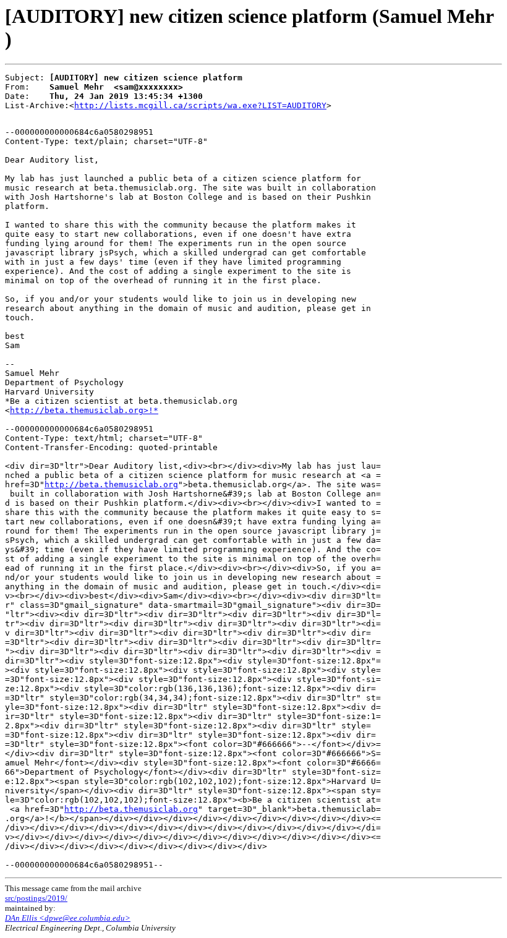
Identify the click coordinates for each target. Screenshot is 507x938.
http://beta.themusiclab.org (111, 484)
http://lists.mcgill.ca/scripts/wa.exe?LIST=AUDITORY (200, 105)
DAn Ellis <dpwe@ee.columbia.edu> (67, 918)
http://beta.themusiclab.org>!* (84, 410)
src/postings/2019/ (36, 898)
